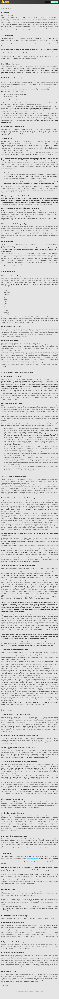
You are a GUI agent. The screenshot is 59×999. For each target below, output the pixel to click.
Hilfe (16, 991)
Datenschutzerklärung (32, 858)
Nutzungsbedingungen (28, 991)
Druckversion (4, 985)
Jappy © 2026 (29, 993)
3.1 (21, 180)
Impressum (20, 991)
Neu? (47, 2)
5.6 (25, 216)
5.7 (38, 180)
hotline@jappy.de (8, 255)
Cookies (42, 991)
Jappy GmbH (29, 17)
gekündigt (28, 345)
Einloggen (54, 2)
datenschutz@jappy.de (21, 255)
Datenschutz (37, 991)
